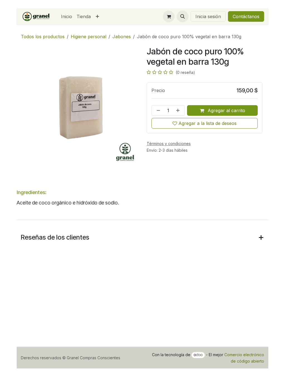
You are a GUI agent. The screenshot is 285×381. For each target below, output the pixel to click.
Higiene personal (88, 36)
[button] (182, 16)
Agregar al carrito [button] (225, 110)
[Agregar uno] (179, 110)
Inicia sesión (208, 16)
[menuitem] (66, 16)
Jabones (121, 36)
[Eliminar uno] (157, 110)
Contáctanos (246, 16)
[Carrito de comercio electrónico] (169, 16)
